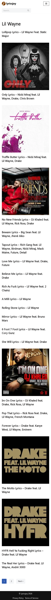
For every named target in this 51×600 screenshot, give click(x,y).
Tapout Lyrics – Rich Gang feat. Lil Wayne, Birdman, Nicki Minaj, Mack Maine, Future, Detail (23, 248)
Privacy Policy (18, 598)
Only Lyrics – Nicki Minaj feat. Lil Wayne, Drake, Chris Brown (21, 96)
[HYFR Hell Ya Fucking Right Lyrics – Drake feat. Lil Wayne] (25, 522)
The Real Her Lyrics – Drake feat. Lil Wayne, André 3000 (23, 565)
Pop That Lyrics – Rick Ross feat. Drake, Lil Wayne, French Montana (25, 415)
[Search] (28, 10)
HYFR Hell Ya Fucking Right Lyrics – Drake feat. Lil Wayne (22, 552)
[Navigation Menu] (46, 3)
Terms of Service (31, 598)
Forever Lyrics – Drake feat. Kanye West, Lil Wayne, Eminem (22, 427)
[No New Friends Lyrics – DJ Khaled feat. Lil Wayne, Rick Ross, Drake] (25, 191)
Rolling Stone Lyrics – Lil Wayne (20, 307)
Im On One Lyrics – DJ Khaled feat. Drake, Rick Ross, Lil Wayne (22, 402)
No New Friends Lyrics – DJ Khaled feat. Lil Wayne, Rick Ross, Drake (25, 221)
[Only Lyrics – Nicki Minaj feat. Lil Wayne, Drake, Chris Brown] (25, 66)
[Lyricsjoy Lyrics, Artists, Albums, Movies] (9, 3)
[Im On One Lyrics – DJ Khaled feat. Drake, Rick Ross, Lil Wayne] (25, 372)
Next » (20, 581)
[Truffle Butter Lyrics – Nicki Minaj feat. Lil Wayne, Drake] (25, 129)
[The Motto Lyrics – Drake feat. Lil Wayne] (25, 460)
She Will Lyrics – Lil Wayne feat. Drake (24, 341)
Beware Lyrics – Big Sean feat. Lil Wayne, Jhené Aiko (21, 234)
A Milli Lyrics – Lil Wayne (16, 299)
